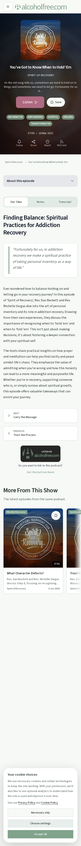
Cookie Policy (49, 803)
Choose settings (40, 823)
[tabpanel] (40, 303)
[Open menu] (7, 6)
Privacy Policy (26, 803)
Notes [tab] (40, 202)
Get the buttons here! (40, 472)
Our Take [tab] (16, 202)
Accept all (40, 834)
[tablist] (40, 202)
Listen (28, 102)
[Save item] (55, 515)
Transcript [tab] (65, 202)
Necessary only (40, 813)
